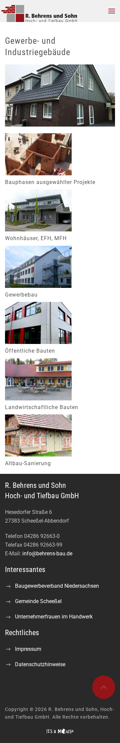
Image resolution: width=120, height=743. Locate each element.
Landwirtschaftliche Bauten (41, 407)
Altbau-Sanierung (28, 463)
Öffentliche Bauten (30, 351)
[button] (111, 11)
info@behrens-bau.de (47, 553)
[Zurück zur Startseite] (43, 11)
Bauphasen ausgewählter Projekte (50, 182)
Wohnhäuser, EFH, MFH (36, 238)
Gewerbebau (21, 295)
